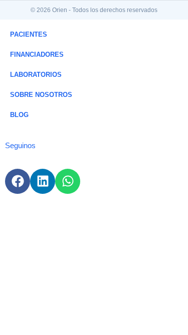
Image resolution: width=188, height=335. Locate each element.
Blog (19, 115)
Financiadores (37, 54)
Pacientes (28, 34)
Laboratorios (36, 74)
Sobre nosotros (41, 94)
